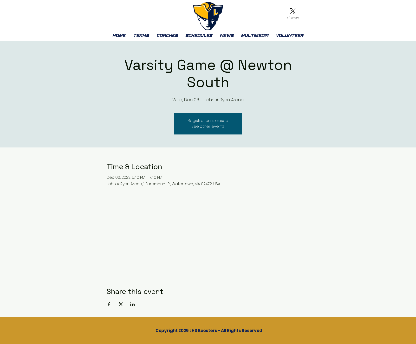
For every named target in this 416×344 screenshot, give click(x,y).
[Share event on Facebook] (109, 304)
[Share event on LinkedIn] (132, 304)
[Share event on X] (120, 304)
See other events (208, 126)
